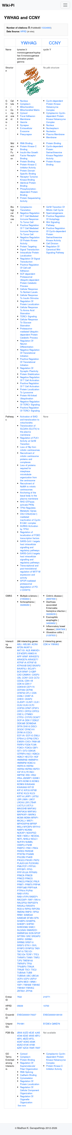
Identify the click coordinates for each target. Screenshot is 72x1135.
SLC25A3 (21, 930)
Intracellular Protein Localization (29, 254)
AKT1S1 (21, 650)
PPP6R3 (33, 872)
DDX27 (35, 720)
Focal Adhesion (27, 116)
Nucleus (24, 100)
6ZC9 (25, 1047)
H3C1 (29, 753)
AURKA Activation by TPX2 (29, 527)
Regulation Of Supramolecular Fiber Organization (29, 1065)
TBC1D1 (28, 951)
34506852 (51, 623)
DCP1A (20, 720)
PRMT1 (20, 884)
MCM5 (20, 817)
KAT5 (19, 781)
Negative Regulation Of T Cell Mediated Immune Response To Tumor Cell (30, 217)
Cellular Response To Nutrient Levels (29, 290)
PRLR (36, 881)
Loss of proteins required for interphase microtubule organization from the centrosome (28, 473)
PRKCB (28, 875)
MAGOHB (22, 808)
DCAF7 (36, 717)
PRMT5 (28, 884)
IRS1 (28, 775)
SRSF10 (29, 942)
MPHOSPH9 (23, 823)
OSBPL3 (21, 844)
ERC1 (36, 738)
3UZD (25, 1032)
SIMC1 (32, 927)
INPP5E (21, 775)
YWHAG (29, 43)
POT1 (25, 866)
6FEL (31, 1038)
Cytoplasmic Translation (26, 208)
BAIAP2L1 (22, 668)
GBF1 (35, 747)
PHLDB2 (21, 857)
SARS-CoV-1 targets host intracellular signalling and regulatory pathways (30, 546)
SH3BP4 (21, 920)
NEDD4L (35, 835)
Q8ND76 (56, 1023)
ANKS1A (32, 653)
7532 (19, 996)
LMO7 (32, 799)
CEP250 (21, 689)
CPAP (28, 708)
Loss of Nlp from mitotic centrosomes (30, 448)
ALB (28, 650)
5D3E (25, 1035)
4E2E (31, 1032)
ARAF (25, 656)
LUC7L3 (29, 805)
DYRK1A (21, 732)
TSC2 (34, 969)
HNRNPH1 (33, 759)
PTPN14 (21, 890)
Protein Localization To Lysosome (29, 391)
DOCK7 (20, 729)
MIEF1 (30, 820)
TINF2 (36, 957)
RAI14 (37, 899)
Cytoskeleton (26, 1078)
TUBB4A (21, 975)
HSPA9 (20, 768)
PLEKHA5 (34, 863)
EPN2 (30, 738)
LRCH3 (20, 802)
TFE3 (36, 954)
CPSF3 (35, 708)
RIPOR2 (36, 908)
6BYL (19, 1038)
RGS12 (20, 908)
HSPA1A (21, 765)
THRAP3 (21, 957)
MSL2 (20, 826)
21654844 (24, 598)
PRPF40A (32, 887)
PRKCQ (21, 881)
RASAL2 (21, 905)
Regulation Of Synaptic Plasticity (29, 369)
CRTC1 (20, 711)
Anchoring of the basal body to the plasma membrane (29, 495)
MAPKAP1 (22, 814)
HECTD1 (29, 756)
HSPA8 (29, 765)
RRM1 (20, 914)
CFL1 (28, 692)
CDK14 (46, 644)
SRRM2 (21, 942)
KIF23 (27, 790)
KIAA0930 (22, 787)
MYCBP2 (27, 826)
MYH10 (36, 826)
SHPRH (30, 924)
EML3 (37, 735)
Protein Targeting (28, 246)
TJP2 (19, 960)
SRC (28, 936)
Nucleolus (51, 131)
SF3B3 (30, 917)
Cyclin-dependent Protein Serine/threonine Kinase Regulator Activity (54, 152)
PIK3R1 (29, 860)
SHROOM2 (22, 927)
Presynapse (26, 134)
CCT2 (36, 677)
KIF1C (20, 790)
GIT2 (25, 750)
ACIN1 (35, 644)
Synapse (24, 125)
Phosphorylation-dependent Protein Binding (29, 191)
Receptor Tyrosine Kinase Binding (29, 178)
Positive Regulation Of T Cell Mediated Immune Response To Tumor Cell (29, 229)
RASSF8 (30, 905)
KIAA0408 (30, 784)
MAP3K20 (22, 811)
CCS (31, 677)
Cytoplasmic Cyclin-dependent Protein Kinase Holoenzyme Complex (56, 117)
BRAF (25, 671)
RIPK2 (28, 908)
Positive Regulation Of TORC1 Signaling (30, 409)
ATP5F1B (32, 662)
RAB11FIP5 (23, 896)
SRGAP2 (35, 936)
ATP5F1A (21, 662)
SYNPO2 (29, 948)
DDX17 (28, 720)
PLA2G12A (22, 863)
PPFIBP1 (21, 869)
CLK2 (19, 705)
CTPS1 (20, 717)
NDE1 (20, 835)
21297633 (51, 635)
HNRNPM (21, 762)
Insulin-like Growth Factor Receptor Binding (29, 155)
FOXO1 (20, 747)
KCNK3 (35, 781)
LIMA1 (25, 799)
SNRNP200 (22, 933)
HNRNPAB (22, 759)
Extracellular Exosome (26, 130)
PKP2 (36, 860)
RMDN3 (21, 911)
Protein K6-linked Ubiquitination (28, 397)
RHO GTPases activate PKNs (27, 503)
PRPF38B (22, 887)
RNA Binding (26, 143)
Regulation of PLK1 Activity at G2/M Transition (29, 440)
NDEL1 (26, 835)
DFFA (20, 726)
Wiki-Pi (8, 5)
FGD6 (27, 744)
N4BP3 (20, 829)
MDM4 (27, 817)
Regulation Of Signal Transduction (30, 260)
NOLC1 (34, 838)
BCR (19, 671)
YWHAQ (30, 987)
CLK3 (25, 705)
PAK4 (35, 848)
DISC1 (34, 726)
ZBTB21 (21, 990)
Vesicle (23, 122)
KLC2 (26, 793)
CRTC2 (28, 711)
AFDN (20, 647)
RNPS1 (28, 911)
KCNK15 (27, 781)
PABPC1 (21, 848)
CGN (34, 692)
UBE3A (35, 975)
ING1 (31, 772)
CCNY (55, 43)
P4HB (29, 844)
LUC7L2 (21, 805)
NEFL (20, 838)
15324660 (46, 27)
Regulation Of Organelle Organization (26, 1099)
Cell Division (52, 243)
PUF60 (29, 890)
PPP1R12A (22, 872)
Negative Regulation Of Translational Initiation (30, 352)
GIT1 (19, 750)
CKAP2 (28, 699)
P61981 (20, 1023)
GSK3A (31, 750)
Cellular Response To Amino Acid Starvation (29, 310)
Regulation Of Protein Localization (29, 303)
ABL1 (19, 644)
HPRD (23, 31)
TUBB (29, 972)
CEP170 (30, 686)
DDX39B (21, 723)
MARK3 (32, 814)
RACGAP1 (22, 899)
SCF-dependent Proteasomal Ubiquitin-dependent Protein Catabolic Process (29, 280)
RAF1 (31, 899)
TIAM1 (29, 957)
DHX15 (26, 726)
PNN (19, 866)
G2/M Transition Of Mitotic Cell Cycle (55, 208)
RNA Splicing (26, 1072)
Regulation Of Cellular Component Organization (29, 1090)
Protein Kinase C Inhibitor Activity (28, 166)
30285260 (24, 604)
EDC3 (29, 732)
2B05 (19, 1032)
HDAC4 (35, 753)
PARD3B (29, 851)
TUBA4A (21, 972)
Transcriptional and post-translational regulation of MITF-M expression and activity (30, 571)
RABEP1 (33, 896)
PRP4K (36, 884)
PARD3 (20, 851)
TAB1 (37, 948)
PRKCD (20, 878)
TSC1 (27, 969)
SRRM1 (28, 939)
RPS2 (36, 911)
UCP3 (26, 978)
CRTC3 (35, 711)
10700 (46, 1005)
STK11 (28, 945)
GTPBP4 (21, 753)
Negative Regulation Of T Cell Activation (30, 379)
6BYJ (37, 1035)
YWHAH (21, 987)
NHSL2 (26, 838)
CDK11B (29, 680)
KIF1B (31, 787)
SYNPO (21, 948)
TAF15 (20, 951)
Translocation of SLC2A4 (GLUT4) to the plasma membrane (29, 430)
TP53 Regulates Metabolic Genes (28, 509)
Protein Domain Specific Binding (28, 172)
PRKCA (20, 875)
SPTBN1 (21, 936)
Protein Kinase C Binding (28, 148)
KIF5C (20, 793)
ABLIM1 (27, 644)
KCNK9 (20, 784)
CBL (19, 677)
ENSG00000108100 (52, 1014)
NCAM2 (28, 829)
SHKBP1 (21, 924)
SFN (36, 917)
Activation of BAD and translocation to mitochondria (29, 419)
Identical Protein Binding (28, 184)
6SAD (20, 1044)
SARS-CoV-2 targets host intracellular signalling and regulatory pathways (30, 558)
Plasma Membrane (55, 134)
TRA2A (30, 966)
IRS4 (19, 778)
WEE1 (26, 981)
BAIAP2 (36, 665)
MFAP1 (34, 817)
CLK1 (37, 702)
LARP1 (27, 796)
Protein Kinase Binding (53, 163)
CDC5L (20, 680)
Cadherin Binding (28, 1075)
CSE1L (20, 714)
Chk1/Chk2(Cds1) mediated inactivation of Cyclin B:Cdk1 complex (30, 518)
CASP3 (35, 674)
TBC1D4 (21, 954)
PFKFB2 (21, 854)
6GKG (26, 1041)
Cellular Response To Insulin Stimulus (29, 296)
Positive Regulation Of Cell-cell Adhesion (29, 267)
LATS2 (35, 796)
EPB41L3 (21, 738)
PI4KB (29, 857)
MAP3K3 (32, 811)
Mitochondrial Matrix (30, 109)
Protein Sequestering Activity (30, 199)
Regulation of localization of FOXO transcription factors (30, 535)
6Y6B (32, 1044)
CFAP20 (21, 692)
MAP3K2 (31, 808)
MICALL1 (21, 820)
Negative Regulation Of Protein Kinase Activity (30, 240)
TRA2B (20, 969)
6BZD (25, 1038)
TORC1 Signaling (28, 316)
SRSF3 (20, 945)
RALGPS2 (22, 902)
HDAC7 (20, 756)
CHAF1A (29, 695)
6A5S (31, 1035)
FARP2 (20, 744)
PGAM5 (30, 854)
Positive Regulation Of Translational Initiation (29, 362)
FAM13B (36, 741)
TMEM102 (28, 960)
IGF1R (20, 772)
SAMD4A (28, 914)
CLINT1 (29, 702)
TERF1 (29, 954)
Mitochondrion (27, 106)
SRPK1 (20, 939)
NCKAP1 (21, 832)
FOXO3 (28, 747)
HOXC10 (31, 762)
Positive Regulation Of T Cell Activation (29, 385)
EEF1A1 (21, 735)
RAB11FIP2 (23, 893)
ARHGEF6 (22, 659)
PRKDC (29, 881)
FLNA (34, 744)
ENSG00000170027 (26, 1014)
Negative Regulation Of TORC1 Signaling (30, 403)
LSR (27, 802)
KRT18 (20, 796)
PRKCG (29, 878)
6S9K (32, 1041)
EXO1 (28, 741)
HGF (36, 756)
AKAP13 (28, 647)
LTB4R (32, 802)
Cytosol (23, 113)
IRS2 (33, 775)
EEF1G (29, 735)
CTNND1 (29, 714)
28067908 (51, 598)
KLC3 (32, 793)
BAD (29, 665)
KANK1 (36, 778)
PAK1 (29, 848)
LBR (19, 799)
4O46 (19, 1035)
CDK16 (20, 683)
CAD (19, 674)
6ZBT (19, 1047)
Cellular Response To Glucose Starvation (29, 322)
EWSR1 (21, 741)
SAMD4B (21, 917)
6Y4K (26, 1044)
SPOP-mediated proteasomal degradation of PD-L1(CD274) (29, 585)
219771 (46, 996)
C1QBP (32, 671)
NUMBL (29, 841)
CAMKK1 (26, 674)
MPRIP (33, 823)
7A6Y (37, 1047)
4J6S (37, 1032)
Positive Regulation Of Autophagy (55, 217)
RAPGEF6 (33, 902)
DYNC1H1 (30, 729)
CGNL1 (20, 695)
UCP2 (20, 978)
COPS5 (20, 708)
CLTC (31, 705)
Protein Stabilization (30, 374)
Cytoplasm (25, 103)
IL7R (26, 772)
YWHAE (36, 984)
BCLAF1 (32, 668)
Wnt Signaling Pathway (53, 223)
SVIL (34, 945)
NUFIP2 (21, 841)
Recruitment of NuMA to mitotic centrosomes (28, 486)
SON (31, 933)
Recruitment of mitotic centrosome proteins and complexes (29, 457)
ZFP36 (29, 990)
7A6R (31, 1047)
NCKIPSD (31, 832)
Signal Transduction (29, 249)
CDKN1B (21, 686)
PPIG (29, 869)
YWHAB (27, 984)
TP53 (29, 963)
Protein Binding (27, 161)
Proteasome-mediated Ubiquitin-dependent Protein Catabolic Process (29, 333)
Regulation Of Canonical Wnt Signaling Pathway (55, 249)
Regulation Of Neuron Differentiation (26, 343)
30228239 (51, 614)
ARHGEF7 (33, 659)
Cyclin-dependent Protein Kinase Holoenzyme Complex (54, 105)
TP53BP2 (21, 966)
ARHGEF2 (34, 656)
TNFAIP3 (21, 963)
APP (19, 656)
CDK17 (28, 683)
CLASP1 (21, 702)
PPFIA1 (32, 866)
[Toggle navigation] (65, 5)
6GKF (20, 1041)
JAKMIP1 (27, 778)
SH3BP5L (31, 920)
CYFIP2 (28, 717)
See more (22, 1105)
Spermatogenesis (54, 213)
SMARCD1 (32, 930)
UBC (28, 975)
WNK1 (33, 981)
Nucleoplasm (52, 128)
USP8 (20, 981)
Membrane (25, 119)
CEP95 (29, 689)
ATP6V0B (22, 665)
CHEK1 (20, 699)
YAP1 (20, 984)
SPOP (37, 933)
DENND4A (31, 723)
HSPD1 (36, 768)
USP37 (33, 978)
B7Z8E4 (47, 1023)
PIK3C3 (21, 860)
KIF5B (33, 790)
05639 (20, 1005)
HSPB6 (28, 768)
